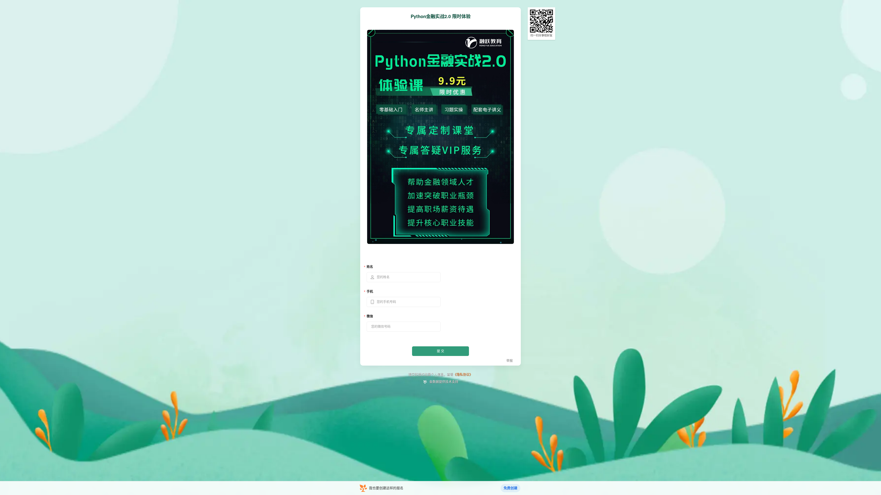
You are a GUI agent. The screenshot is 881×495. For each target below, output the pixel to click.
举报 (509, 360)
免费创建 (510, 488)
